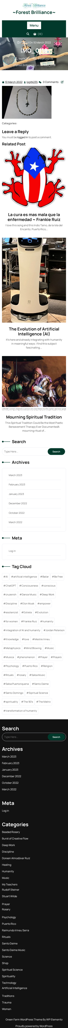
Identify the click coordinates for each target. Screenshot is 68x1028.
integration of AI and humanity (23, 630)
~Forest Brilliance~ (34, 12)
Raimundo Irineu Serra (15, 930)
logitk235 (32, 82)
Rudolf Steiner (10, 889)
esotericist (12, 612)
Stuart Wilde (9, 896)
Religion (47, 666)
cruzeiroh (11, 594)
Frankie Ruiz (30, 621)
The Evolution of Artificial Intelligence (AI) (34, 331)
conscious (49, 585)
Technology (9, 983)
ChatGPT (11, 585)
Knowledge (12, 639)
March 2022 (15, 522)
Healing (6, 865)
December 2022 (18, 503)
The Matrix (44, 701)
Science (7, 956)
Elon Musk (28, 603)
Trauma (6, 1002)
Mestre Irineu (42, 639)
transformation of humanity (21, 710)
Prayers (57, 657)
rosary (22, 675)
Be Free (58, 576)
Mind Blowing (33, 648)
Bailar (45, 576)
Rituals (10, 675)
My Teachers (9, 884)
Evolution (42, 612)
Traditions (8, 996)
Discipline (11, 603)
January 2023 (16, 494)
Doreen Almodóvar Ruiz (16, 858)
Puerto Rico (31, 666)
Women (6, 1009)
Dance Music (29, 594)
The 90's (28, 701)
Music (50, 648)
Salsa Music (38, 675)
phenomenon (27, 657)
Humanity (8, 871)
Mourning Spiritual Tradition (34, 417)
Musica (10, 657)
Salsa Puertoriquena (17, 684)
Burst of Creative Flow (15, 838)
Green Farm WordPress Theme (24, 1019)
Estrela (28, 612)
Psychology (12, 666)
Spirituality (8, 976)
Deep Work (48, 594)
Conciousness (29, 585)
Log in (12, 551)
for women (12, 621)
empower (45, 603)
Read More (32, 178)
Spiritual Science (12, 969)
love (26, 639)
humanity (47, 621)
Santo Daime (41, 684)
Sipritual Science (38, 693)
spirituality (12, 701)
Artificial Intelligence (14, 988)
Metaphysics (13, 648)
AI (7, 576)
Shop (5, 963)
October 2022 (17, 513)
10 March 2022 (14, 82)
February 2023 (17, 484)
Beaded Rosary (11, 832)
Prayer (44, 657)
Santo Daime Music (13, 950)
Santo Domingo (14, 693)
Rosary (6, 909)
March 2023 (15, 475)
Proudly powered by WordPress (34, 1026)
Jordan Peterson (55, 630)
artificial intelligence (25, 576)
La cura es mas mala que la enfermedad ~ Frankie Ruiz (34, 217)
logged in (22, 137)
